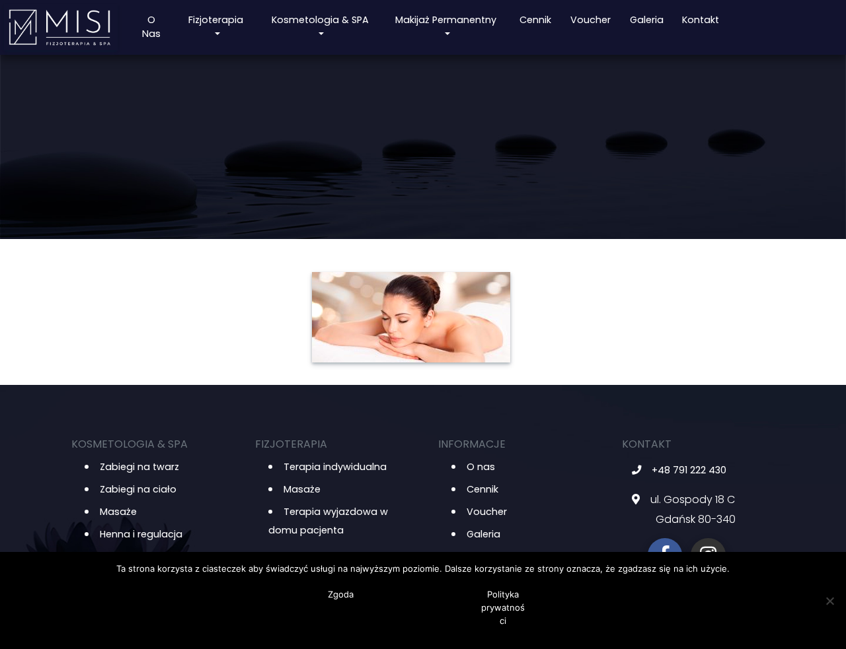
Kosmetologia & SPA (320, 19)
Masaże (118, 511)
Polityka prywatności (503, 607)
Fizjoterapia (215, 19)
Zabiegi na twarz (139, 466)
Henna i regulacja (141, 534)
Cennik (535, 19)
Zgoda (341, 594)
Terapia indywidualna (335, 466)
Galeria (647, 19)
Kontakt (700, 19)
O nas (151, 27)
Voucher (590, 19)
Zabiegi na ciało (138, 489)
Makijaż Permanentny (445, 19)
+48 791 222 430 (689, 470)
